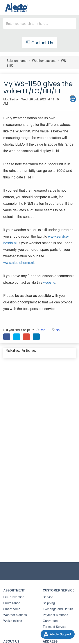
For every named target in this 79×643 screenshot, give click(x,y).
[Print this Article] (73, 97)
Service (48, 597)
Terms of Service (54, 626)
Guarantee (50, 620)
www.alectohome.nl (18, 262)
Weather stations (44, 60)
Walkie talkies (12, 620)
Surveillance (11, 603)
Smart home (11, 609)
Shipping (49, 603)
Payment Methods (55, 615)
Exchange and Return (58, 609)
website (49, 282)
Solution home (17, 60)
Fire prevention (13, 597)
